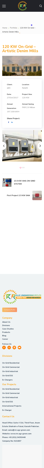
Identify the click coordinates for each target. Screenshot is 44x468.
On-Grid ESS (7, 402)
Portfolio (13, 28)
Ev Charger (7, 410)
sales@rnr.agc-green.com (19, 430)
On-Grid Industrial (10, 397)
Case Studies (8, 329)
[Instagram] (9, 347)
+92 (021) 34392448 (17, 437)
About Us (6, 322)
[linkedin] (14, 347)
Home (4, 28)
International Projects (11, 406)
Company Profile (9, 310)
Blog (4, 335)
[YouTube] (19, 347)
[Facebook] (4, 347)
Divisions (6, 325)
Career (5, 339)
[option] (22, 145)
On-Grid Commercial (11, 393)
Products (6, 332)
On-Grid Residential (10, 389)
